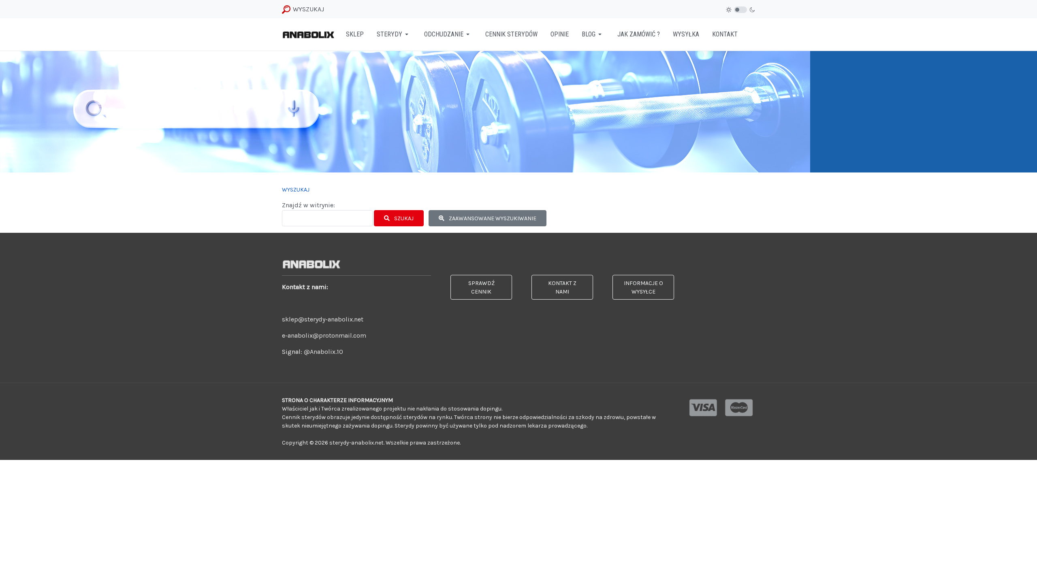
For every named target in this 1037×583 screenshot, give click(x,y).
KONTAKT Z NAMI (562, 287)
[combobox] (327, 218)
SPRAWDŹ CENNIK (481, 287)
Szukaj (403, 218)
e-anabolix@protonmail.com (324, 335)
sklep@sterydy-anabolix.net (322, 319)
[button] (394, 34)
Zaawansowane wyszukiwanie (492, 218)
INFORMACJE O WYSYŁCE (643, 287)
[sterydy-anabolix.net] (308, 34)
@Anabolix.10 (323, 351)
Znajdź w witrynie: (308, 205)
